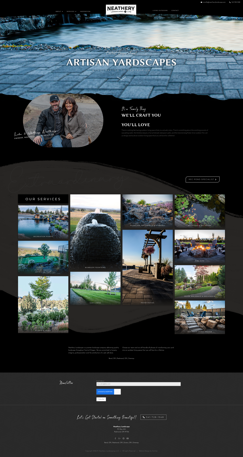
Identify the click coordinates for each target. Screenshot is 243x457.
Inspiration (85, 11)
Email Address (100, 381)
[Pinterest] (124, 438)
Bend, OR (112, 358)
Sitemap (131, 358)
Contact (175, 10)
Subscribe (101, 399)
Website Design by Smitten (148, 451)
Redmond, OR (122, 358)
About (58, 11)
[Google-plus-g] (119, 438)
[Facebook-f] (115, 438)
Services (70, 11)
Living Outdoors (160, 10)
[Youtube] (128, 438)
